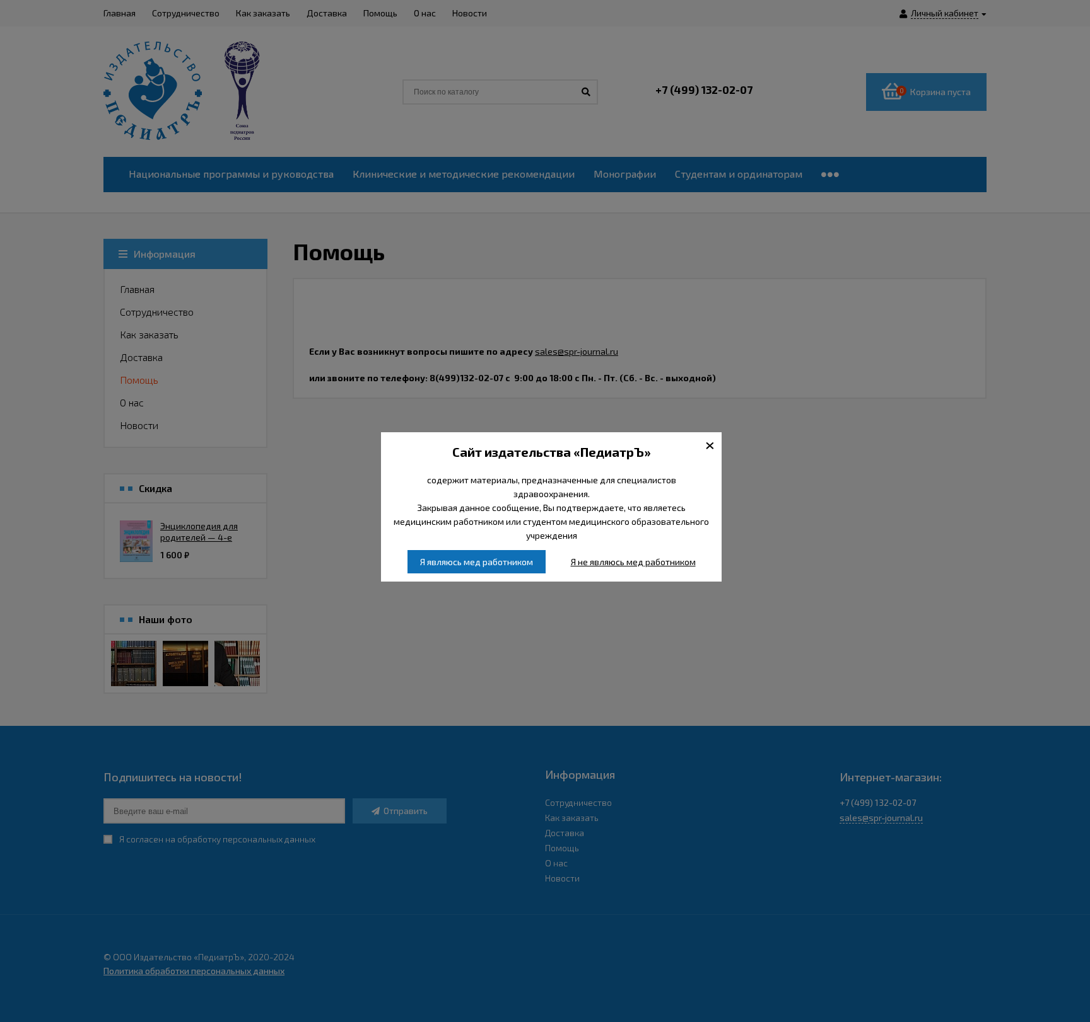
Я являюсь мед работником (476, 561)
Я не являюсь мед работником (633, 561)
